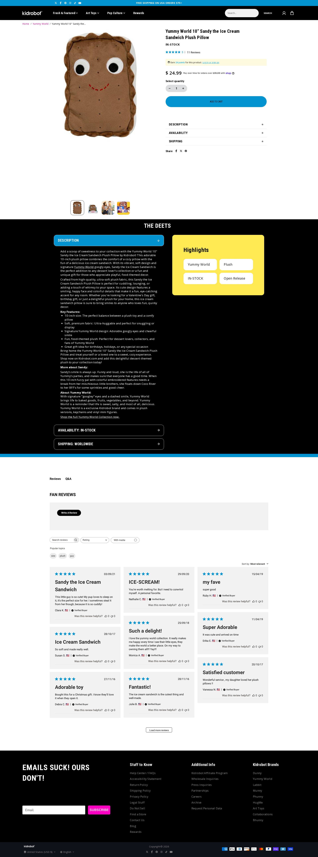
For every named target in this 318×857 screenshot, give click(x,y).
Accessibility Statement (145, 779)
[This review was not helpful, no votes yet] (112, 616)
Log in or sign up (211, 62)
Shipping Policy (140, 790)
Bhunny (258, 820)
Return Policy (139, 785)
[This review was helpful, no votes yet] (106, 616)
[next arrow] (151, 114)
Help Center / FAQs (143, 773)
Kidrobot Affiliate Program (209, 773)
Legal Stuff (137, 802)
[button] (267, 13)
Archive (196, 802)
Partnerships (200, 790)
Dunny (257, 773)
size (53, 555)
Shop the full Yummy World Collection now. (89, 417)
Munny (257, 790)
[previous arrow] (49, 114)
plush (62, 555)
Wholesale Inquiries (205, 779)
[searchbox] (61, 540)
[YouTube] (80, 3)
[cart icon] (292, 13)
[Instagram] (70, 3)
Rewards (138, 13)
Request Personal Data (206, 808)
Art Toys (91, 13)
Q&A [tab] (68, 478)
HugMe (258, 802)
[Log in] (284, 13)
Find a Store (138, 814)
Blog (133, 826)
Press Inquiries (201, 785)
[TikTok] (75, 3)
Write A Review (69, 512)
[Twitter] (56, 3)
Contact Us (137, 820)
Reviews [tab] (55, 478)
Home (25, 23)
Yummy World (41, 23)
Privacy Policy (139, 796)
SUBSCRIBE (99, 810)
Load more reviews (159, 730)
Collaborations (263, 814)
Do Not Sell (137, 808)
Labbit (257, 785)
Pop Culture (115, 13)
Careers (196, 796)
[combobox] (94, 540)
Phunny (258, 796)
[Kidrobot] (32, 13)
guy (72, 555)
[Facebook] (61, 3)
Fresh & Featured (64, 13)
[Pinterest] (65, 3)
